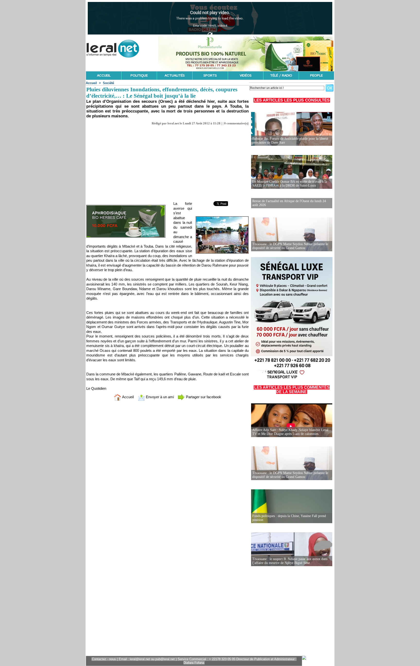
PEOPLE (316, 75)
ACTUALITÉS (175, 75)
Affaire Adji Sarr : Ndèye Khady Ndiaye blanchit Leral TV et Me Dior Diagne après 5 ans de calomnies (290, 432)
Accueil (91, 83)
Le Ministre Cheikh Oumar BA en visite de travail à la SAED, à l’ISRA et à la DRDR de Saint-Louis (289, 183)
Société (108, 83)
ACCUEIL (104, 75)
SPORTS (210, 75)
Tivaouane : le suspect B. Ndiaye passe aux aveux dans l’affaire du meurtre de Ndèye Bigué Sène (289, 561)
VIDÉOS (246, 75)
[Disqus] (167, 468)
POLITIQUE (139, 75)
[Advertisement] (167, 162)
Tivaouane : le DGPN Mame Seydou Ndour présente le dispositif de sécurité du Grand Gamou (290, 246)
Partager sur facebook (203, 397)
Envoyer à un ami (159, 397)
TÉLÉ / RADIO (281, 75)
